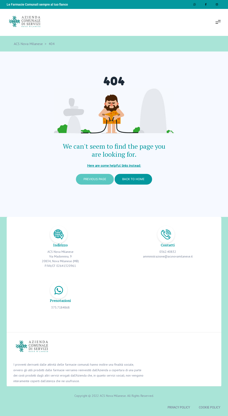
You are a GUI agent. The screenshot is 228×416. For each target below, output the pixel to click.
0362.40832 (167, 252)
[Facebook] (205, 4)
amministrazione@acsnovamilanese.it (168, 256)
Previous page (94, 179)
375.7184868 (60, 307)
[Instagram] (216, 4)
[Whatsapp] (194, 4)
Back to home (133, 179)
